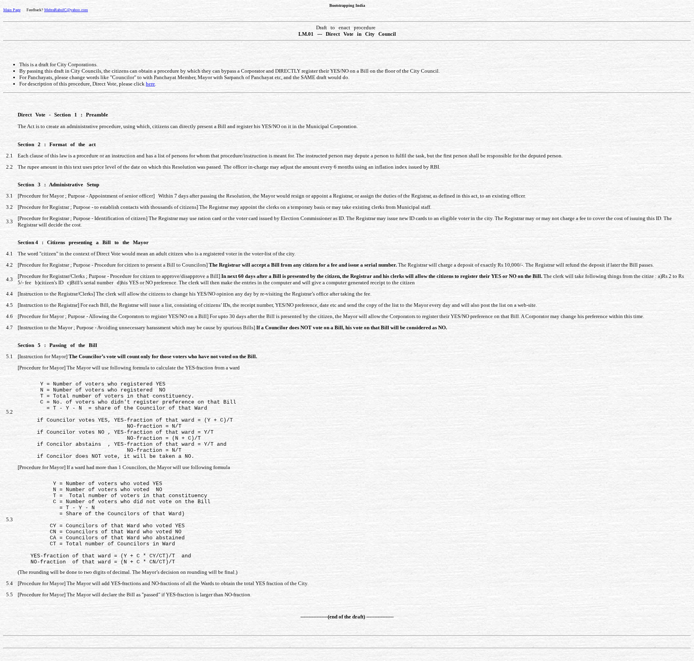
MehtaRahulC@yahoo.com (66, 10)
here (150, 84)
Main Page (11, 10)
